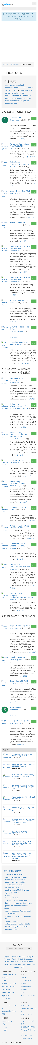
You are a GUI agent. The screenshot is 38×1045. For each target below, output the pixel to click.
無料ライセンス (26, 1035)
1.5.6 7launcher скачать (14, 885)
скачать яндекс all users (14, 874)
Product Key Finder (9, 983)
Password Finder (8, 986)
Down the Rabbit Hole (17, 331)
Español (22, 956)
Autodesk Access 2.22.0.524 (17, 379)
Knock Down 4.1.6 (17, 222)
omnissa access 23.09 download (17, 890)
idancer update (10, 90)
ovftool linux (9, 895)
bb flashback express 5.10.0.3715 (17, 924)
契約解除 (24, 989)
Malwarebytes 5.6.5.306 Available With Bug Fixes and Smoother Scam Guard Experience (23, 820)
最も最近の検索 (12, 870)
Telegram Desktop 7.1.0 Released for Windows (23, 797)
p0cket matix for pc (12, 887)
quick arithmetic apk (12, 929)
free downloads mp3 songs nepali (18, 911)
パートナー (25, 1005)
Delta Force (15, 162)
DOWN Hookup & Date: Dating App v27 (20, 247)
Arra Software (14, 710)
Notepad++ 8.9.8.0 (18, 507)
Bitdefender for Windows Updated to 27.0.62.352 (20, 832)
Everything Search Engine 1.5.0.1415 (17, 545)
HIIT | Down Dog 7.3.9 (19, 721)
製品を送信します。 (28, 1038)
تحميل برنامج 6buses (12, 893)
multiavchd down (11, 103)
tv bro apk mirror (11, 898)
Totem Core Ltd (15, 120)
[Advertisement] (19, 41)
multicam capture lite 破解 (15, 882)
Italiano (7, 959)
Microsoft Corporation (17, 439)
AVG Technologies (16, 486)
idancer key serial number (15, 93)
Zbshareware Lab (15, 345)
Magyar (17, 967)
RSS (3, 1014)
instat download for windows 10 (17, 877)
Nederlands (28, 959)
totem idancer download (14, 85)
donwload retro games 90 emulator (18, 903)
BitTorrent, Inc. (15, 463)
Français (30, 956)
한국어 (20, 959)
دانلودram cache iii (11, 921)
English (7, 956)
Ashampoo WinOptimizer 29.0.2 (18, 405)
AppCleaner (6, 998)
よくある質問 (26, 980)
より (33, 118)
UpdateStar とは (8, 1021)
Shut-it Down (15, 707)
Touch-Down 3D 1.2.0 (19, 300)
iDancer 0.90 (15, 117)
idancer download (26, 90)
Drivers (4, 980)
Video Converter (8, 992)
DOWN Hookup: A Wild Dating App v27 (20, 278)
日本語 (14, 959)
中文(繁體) (31, 964)
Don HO (12, 510)
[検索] (34, 8)
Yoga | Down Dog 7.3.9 (20, 191)
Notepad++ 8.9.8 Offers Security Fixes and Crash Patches (23, 775)
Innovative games (16, 225)
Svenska (30, 962)
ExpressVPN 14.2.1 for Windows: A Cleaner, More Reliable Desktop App (23, 808)
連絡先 (23, 983)
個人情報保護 (26, 986)
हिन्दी (22, 967)
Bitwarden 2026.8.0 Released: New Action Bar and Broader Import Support (22, 842)
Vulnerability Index (9, 1011)
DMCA (23, 977)
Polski (6, 962)
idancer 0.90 (28, 88)
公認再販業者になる (28, 1027)
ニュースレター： (19, 945)
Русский (23, 962)
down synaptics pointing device (17, 101)
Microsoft (13, 600)
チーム (4, 1027)
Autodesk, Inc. (14, 383)
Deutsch (14, 956)
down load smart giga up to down (18, 98)
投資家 (4, 1030)
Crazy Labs (13, 303)
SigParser (5, 995)
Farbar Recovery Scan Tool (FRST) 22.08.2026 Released (23, 765)
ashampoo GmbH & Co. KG (19, 408)
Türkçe (5, 964)
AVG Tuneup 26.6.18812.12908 (17, 482)
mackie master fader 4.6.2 (15, 879)
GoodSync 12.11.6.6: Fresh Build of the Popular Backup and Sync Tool (23, 786)
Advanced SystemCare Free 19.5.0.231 (19, 145)
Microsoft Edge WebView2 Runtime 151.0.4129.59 (18, 434)
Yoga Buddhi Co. (15, 193)
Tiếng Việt (13, 964)
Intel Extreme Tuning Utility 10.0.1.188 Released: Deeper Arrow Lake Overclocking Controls (22, 855)
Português (14, 962)
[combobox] (17, 8)
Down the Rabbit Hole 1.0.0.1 (19, 328)
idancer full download (13, 88)
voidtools (13, 548)
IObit (11, 148)
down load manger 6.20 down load (18, 95)
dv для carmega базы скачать (16, 926)
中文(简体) (22, 964)
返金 (22, 992)
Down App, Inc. (15, 251)
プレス (4, 1024)
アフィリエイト (26, 1014)
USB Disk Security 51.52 (20, 342)
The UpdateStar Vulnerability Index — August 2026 (22, 755)
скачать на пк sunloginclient (16, 900)
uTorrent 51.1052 (17, 460)
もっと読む (21, 139)
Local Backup (7, 989)
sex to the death (11, 913)
